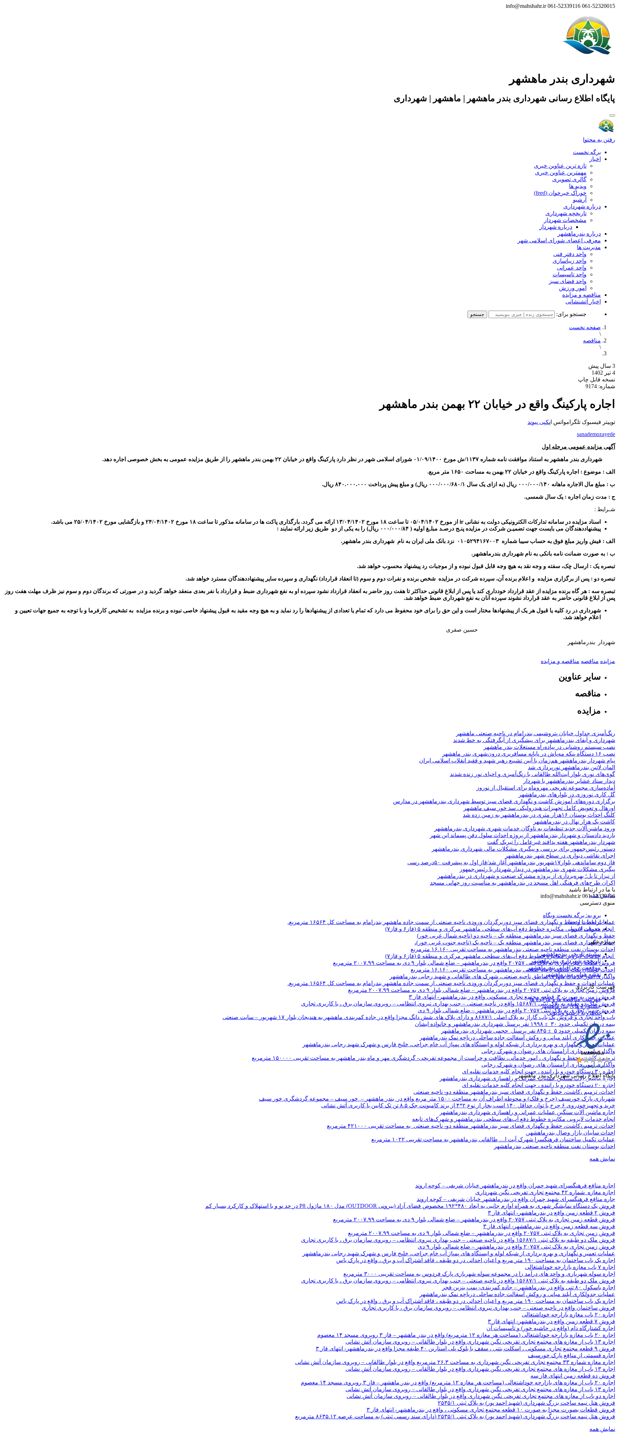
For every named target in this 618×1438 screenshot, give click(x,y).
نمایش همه (602, 1159)
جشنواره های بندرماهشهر (571, 1006)
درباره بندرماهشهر (579, 234)
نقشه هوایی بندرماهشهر (573, 974)
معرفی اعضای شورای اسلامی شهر (559, 240)
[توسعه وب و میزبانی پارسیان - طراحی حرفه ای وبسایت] (597, 1085)
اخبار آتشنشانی (583, 301)
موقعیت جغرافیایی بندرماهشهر (564, 967)
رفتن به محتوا (599, 140)
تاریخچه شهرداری (566, 213)
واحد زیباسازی (570, 261)
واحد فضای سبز (568, 281)
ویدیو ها (578, 186)
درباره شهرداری (582, 206)
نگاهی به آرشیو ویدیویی (574, 1013)
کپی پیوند (538, 422)
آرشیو (580, 200)
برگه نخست (587, 152)
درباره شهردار (555, 227)
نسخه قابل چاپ (596, 379)
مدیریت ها (589, 247)
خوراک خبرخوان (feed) (560, 193)
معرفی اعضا (586, 929)
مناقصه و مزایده (581, 295)
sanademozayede (596, 434)
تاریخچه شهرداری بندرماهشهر (566, 961)
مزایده (607, 661)
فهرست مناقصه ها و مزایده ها (565, 999)
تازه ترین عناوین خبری (560, 166)
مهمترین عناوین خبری (561, 172)
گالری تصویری (569, 179)
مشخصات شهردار (565, 220)
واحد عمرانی (572, 268)
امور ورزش (573, 288)
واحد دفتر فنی (570, 254)
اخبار (595, 159)
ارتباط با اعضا (584, 922)
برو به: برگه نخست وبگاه (572, 915)
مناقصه (592, 340)
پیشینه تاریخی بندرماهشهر (570, 954)
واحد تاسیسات (570, 274)
